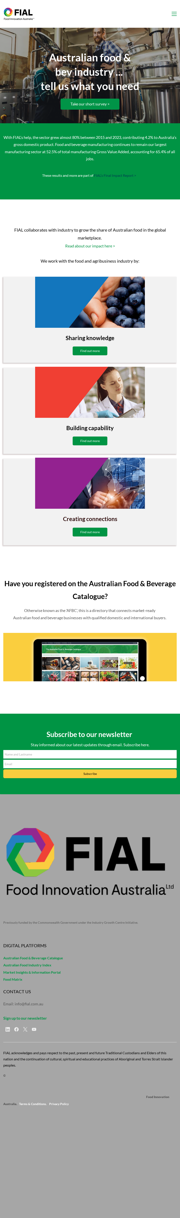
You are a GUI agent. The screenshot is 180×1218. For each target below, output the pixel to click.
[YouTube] (34, 1029)
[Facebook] (16, 1029)
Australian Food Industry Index (27, 965)
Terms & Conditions (32, 1104)
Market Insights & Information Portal (32, 972)
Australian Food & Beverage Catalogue (33, 958)
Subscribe (90, 774)
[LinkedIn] (7, 1029)
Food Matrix (12, 979)
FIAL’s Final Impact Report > (115, 175)
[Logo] (19, 13)
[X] (25, 1029)
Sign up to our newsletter (25, 1018)
